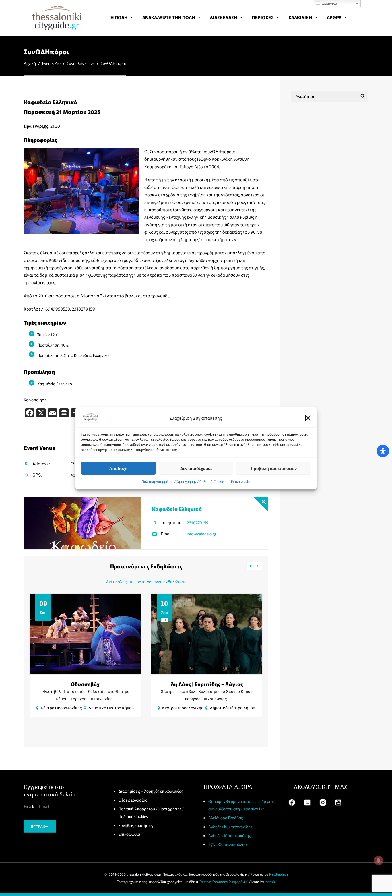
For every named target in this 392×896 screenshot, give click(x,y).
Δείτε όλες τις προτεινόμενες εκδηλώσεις (146, 582)
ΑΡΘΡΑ (334, 17)
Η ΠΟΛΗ (118, 17)
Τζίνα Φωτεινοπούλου (227, 844)
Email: (29, 806)
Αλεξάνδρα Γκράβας (225, 817)
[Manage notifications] (378, 860)
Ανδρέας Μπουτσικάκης (229, 835)
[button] (308, 418)
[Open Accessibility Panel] (383, 451)
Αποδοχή (118, 468)
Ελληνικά (328, 3)
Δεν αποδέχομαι (196, 468)
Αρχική (30, 63)
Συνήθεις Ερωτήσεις (136, 825)
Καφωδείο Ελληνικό (177, 508)
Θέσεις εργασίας (133, 800)
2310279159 (197, 522)
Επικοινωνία (240, 481)
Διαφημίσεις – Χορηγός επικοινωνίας (151, 791)
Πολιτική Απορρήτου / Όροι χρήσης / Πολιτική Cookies (183, 481)
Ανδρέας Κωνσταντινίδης (230, 826)
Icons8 (270, 881)
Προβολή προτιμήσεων (274, 468)
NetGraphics (278, 874)
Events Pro (51, 63)
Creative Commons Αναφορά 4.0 (223, 881)
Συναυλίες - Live (80, 63)
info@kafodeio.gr (201, 534)
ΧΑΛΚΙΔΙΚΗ (300, 17)
